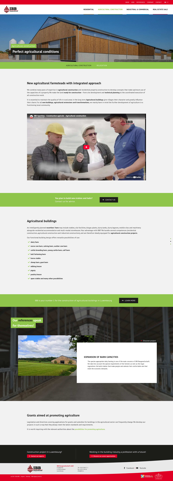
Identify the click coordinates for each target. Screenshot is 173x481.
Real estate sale (160, 9)
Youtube (143, 468)
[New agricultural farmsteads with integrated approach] (170, 237)
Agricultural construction (110, 9)
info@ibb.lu (81, 471)
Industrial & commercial (138, 9)
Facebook (130, 468)
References (141, 2)
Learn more (130, 300)
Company (150, 2)
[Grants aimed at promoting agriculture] (170, 243)
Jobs (132, 2)
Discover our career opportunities (104, 456)
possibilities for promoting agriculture (90, 429)
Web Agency (34, 476)
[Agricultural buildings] (170, 240)
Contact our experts (37, 456)
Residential (89, 9)
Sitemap (28, 476)
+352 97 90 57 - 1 (84, 467)
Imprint (23, 476)
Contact (159, 2)
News (127, 2)
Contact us (110, 200)
